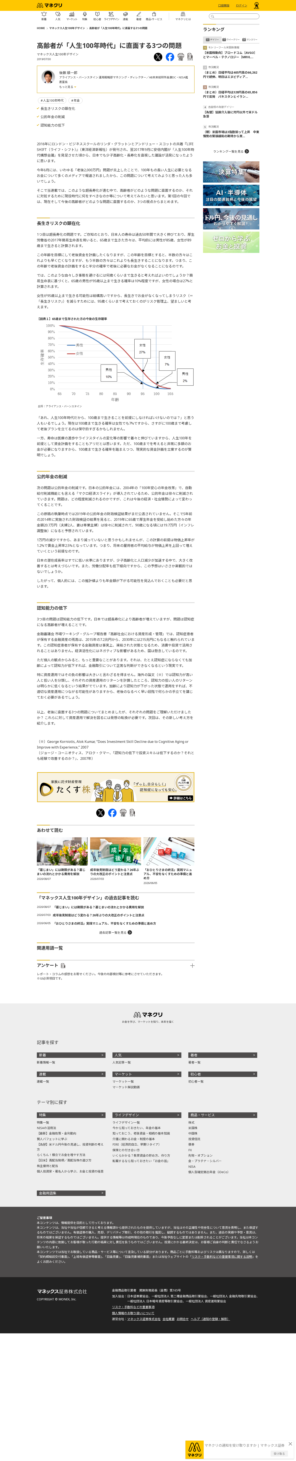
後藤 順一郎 (68, 72)
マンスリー (252, 39)
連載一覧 (43, 1081)
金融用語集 (47, 1193)
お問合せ (183, 1319)
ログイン (241, 5)
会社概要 (169, 1319)
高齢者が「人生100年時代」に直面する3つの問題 (118, 28)
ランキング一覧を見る (228, 151)
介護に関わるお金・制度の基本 (133, 1139)
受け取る (279, 1454)
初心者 (195, 1074)
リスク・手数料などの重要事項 (133, 1307)
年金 (77, 100)
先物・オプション (200, 1155)
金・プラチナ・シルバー (205, 1161)
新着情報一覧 (46, 1062)
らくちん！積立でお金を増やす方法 (61, 1155)
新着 (42, 1055)
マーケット (123, 1074)
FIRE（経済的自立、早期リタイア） (136, 1144)
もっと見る (66, 86)
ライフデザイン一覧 (126, 1122)
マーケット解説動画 (126, 1087)
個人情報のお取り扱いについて (133, 1313)
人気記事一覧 (121, 1062)
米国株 (192, 1128)
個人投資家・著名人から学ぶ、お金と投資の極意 (70, 1171)
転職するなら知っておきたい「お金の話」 (141, 1161)
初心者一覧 (195, 1081)
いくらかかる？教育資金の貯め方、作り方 (141, 1155)
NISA (191, 1166)
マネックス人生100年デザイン (67, 28)
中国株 (192, 1133)
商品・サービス (202, 1115)
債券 (191, 1144)
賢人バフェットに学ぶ (52, 1139)
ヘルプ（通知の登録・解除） (210, 1319)
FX (190, 1150)
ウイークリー (233, 39)
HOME (41, 28)
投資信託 (194, 1139)
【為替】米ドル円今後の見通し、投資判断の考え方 (70, 1146)
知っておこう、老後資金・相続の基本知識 (141, 1133)
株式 (191, 1122)
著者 (193, 1055)
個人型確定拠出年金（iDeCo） (209, 1172)
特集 (42, 1115)
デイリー (214, 39)
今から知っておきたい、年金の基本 (136, 1128)
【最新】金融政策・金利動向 (56, 1133)
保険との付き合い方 (126, 1150)
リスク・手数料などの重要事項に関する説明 (222, 1257)
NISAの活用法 (46, 1128)
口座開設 (223, 5)
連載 (42, 1074)
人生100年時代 (53, 100)
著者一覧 (194, 1062)
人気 (118, 1055)
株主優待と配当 (47, 1166)
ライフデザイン (127, 1115)
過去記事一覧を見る (113, 932)
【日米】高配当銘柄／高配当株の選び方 (64, 1160)
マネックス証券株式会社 (144, 1319)
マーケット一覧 (123, 1081)
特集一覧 (43, 1122)
